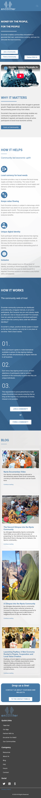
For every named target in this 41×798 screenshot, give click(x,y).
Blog (4, 760)
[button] (37, 6)
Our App (6, 729)
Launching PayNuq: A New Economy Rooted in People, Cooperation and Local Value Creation (19, 654)
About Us (6, 756)
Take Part (6, 725)
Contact (6, 772)
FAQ (4, 764)
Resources (6, 752)
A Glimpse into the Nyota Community (19, 604)
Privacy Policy (6, 789)
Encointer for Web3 (9, 737)
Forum (5, 768)
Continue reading (8, 484)
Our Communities (9, 741)
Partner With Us (8, 733)
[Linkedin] (9, 783)
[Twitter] (3, 783)
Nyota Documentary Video (15, 472)
